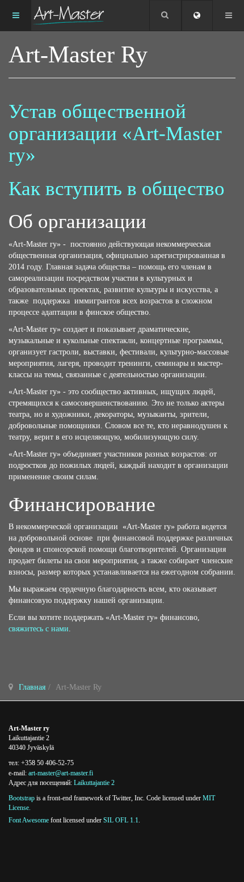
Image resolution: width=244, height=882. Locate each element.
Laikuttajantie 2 (94, 783)
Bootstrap (22, 798)
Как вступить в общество (117, 189)
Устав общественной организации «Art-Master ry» (115, 133)
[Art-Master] (68, 15)
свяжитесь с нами (39, 628)
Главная (32, 687)
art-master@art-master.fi (60, 773)
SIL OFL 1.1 (120, 820)
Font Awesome (29, 820)
